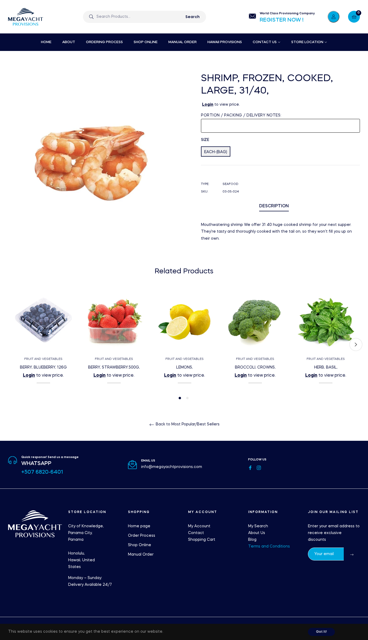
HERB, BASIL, (326, 367)
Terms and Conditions (269, 546)
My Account (199, 526)
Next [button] (356, 344)
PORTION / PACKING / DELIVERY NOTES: (241, 115)
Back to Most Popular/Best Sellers (187, 424)
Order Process (141, 536)
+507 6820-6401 (42, 472)
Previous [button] (12, 344)
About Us (256, 533)
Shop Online (139, 545)
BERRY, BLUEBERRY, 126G (43, 367)
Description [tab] (274, 206)
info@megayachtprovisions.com (171, 467)
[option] (43, 345)
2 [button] (187, 398)
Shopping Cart (201, 540)
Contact (196, 533)
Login (207, 104)
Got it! (321, 632)
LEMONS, (184, 367)
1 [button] (180, 398)
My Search (258, 526)
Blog (252, 540)
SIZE (205, 140)
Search (192, 17)
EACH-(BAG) (215, 152)
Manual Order (141, 554)
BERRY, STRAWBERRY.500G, (114, 367)
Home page (139, 526)
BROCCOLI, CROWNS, (255, 367)
